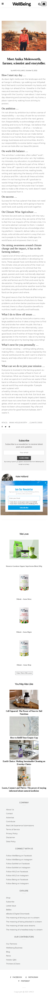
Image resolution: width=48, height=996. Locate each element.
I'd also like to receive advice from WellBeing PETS (24, 504)
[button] (24, 489)
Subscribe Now (24, 508)
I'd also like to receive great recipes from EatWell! (23, 502)
